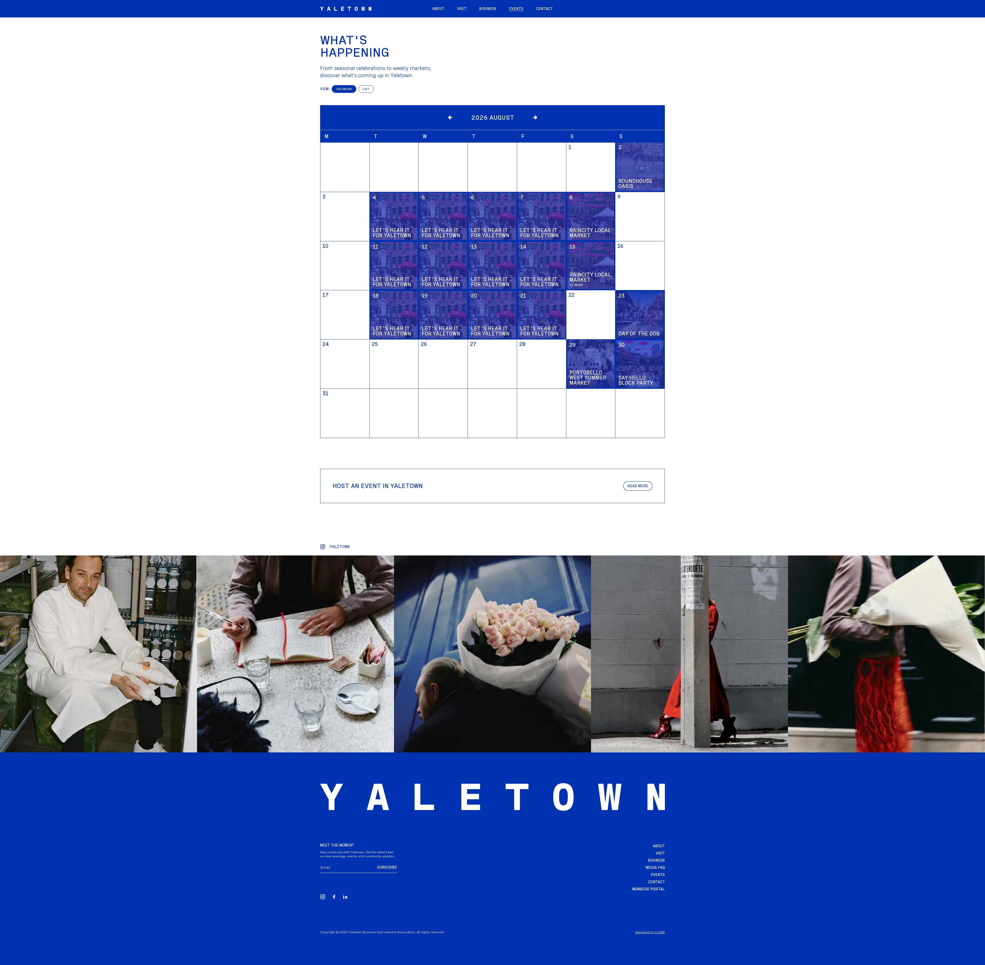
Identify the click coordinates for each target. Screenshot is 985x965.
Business (656, 860)
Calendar (344, 89)
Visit (660, 853)
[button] (516, 8)
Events (658, 875)
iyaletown (339, 547)
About (659, 846)
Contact (656, 882)
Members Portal (648, 889)
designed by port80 (650, 932)
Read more (637, 486)
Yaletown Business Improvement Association (381, 932)
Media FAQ (655, 867)
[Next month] (534, 118)
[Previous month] (450, 118)
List (366, 89)
